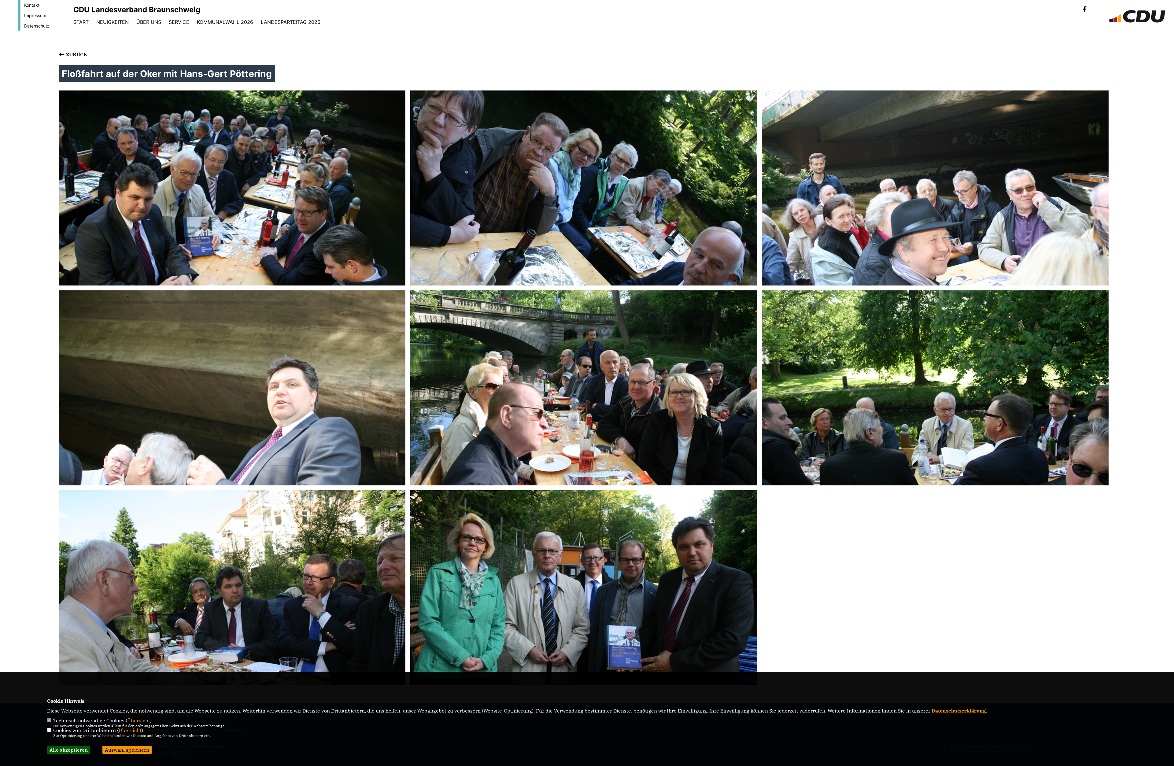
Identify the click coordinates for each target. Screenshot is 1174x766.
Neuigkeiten (112, 22)
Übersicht (138, 720)
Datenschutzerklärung (959, 711)
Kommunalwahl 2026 (225, 22)
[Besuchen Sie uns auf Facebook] (1084, 10)
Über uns (148, 22)
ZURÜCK (76, 54)
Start (81, 22)
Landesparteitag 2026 (290, 22)
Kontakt (31, 5)
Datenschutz (37, 25)
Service (179, 22)
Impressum (35, 15)
